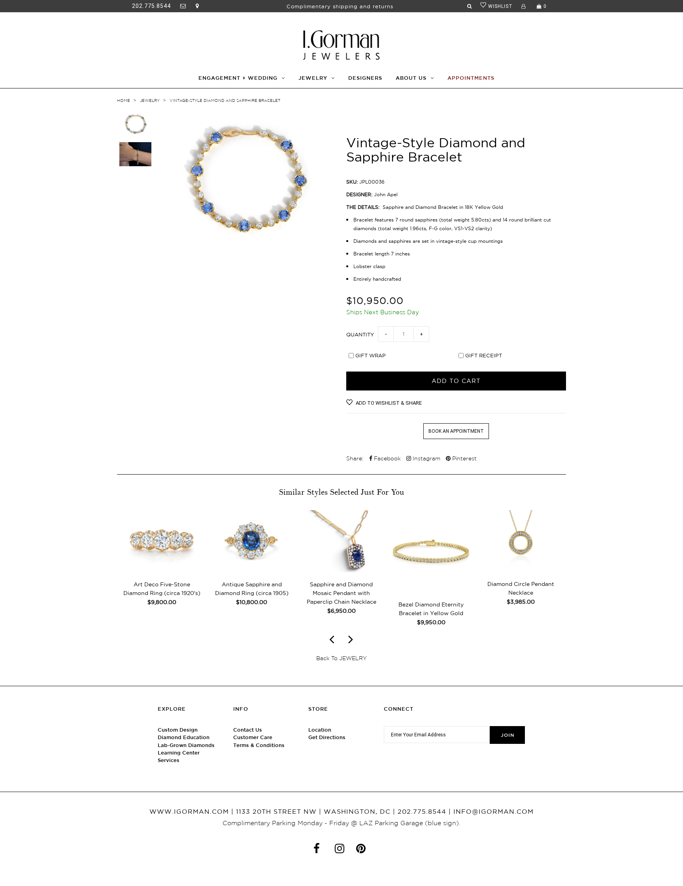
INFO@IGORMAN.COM (493, 811)
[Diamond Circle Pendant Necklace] (521, 570)
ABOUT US (411, 78)
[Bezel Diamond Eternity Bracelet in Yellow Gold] (431, 590)
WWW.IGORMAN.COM (189, 811)
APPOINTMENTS (470, 78)
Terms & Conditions (259, 745)
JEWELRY (312, 78)
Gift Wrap (370, 355)
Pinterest (464, 458)
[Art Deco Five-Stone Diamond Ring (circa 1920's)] (162, 570)
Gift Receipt (483, 355)
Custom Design (178, 730)
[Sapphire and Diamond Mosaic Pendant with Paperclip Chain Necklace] (341, 570)
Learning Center (179, 753)
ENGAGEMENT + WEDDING (237, 78)
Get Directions (326, 737)
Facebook (386, 458)
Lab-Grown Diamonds (186, 745)
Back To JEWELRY (341, 658)
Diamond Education (183, 737)
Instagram (425, 458)
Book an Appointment (456, 431)
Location (319, 730)
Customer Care (252, 737)
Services (168, 760)
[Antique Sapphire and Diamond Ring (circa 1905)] (251, 570)
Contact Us (247, 730)
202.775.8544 (151, 6)
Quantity (360, 334)
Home (123, 100)
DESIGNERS (365, 78)
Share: (354, 458)
